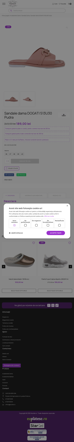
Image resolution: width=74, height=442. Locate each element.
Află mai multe (49, 216)
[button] (16, 233)
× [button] (67, 206)
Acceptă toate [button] (55, 233)
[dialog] (37, 221)
